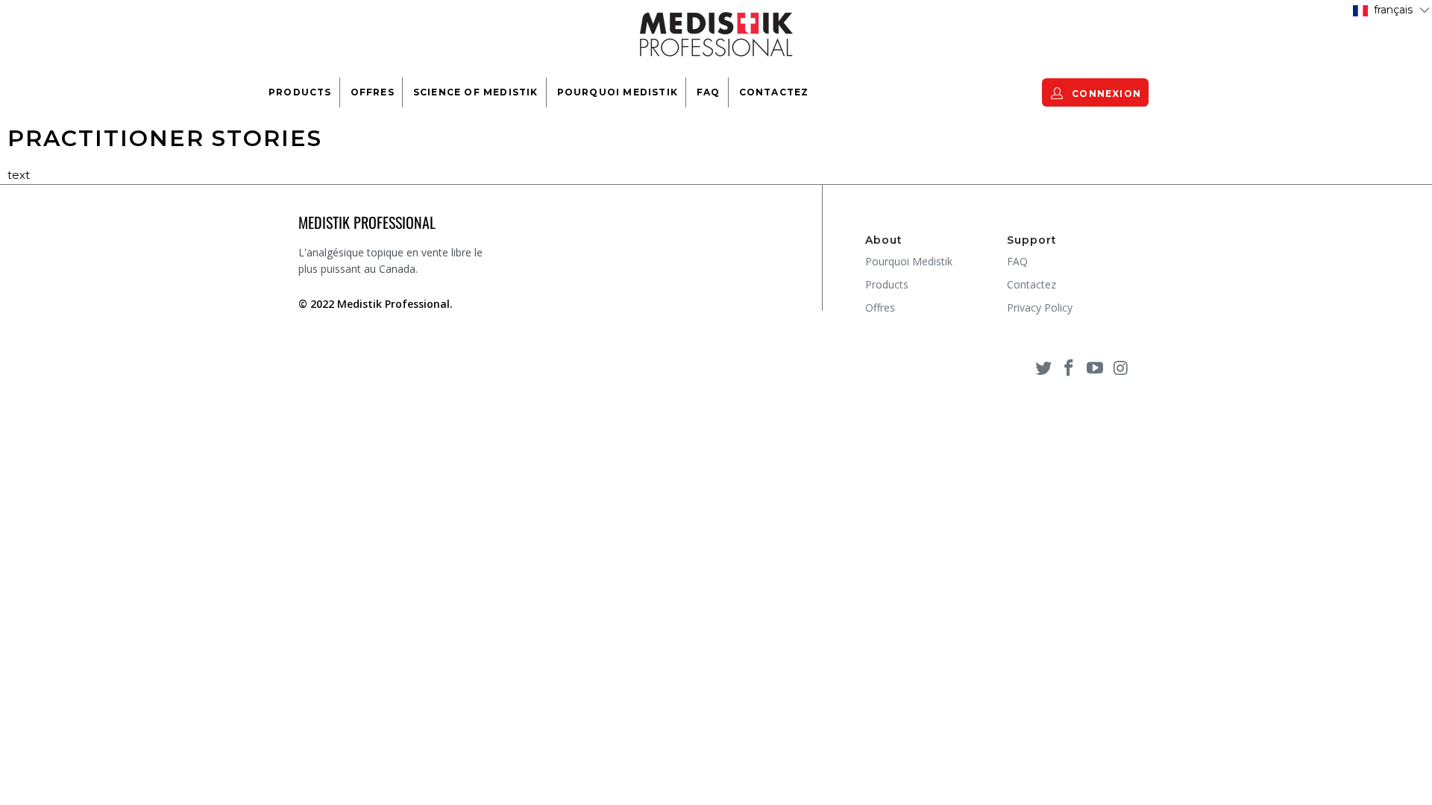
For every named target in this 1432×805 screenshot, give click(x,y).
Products (300, 92)
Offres (373, 92)
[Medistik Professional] (716, 33)
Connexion (1105, 93)
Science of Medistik (475, 92)
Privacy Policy (1040, 307)
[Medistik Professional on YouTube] (1095, 367)
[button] (1391, 9)
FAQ (708, 92)
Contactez (774, 92)
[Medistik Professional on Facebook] (1069, 367)
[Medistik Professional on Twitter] (1043, 367)
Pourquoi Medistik (617, 92)
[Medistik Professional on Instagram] (1121, 367)
